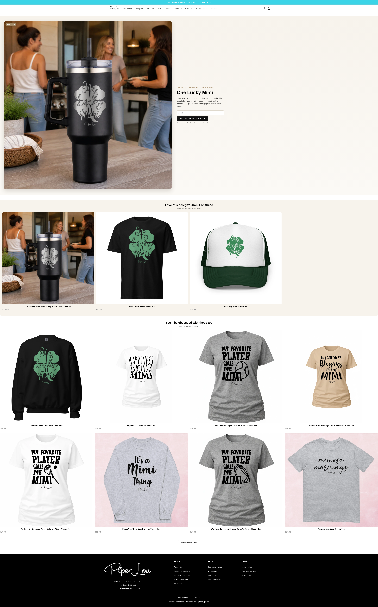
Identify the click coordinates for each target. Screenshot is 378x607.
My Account (213, 571)
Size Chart (212, 575)
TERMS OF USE (191, 602)
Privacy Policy (247, 575)
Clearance (214, 8)
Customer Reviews (182, 571)
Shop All (139, 8)
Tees (159, 8)
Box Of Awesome (181, 579)
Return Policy (247, 567)
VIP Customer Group (182, 575)
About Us (178, 567)
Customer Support (215, 567)
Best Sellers (128, 8)
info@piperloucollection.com (129, 588)
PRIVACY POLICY (203, 602)
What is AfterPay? (215, 579)
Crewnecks (177, 8)
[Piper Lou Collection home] (129, 569)
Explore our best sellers (189, 542)
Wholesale (178, 583)
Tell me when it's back (192, 118)
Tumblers (150, 8)
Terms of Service (249, 571)
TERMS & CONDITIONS (176, 602)
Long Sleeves (201, 8)
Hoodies (189, 8)
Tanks (167, 8)
